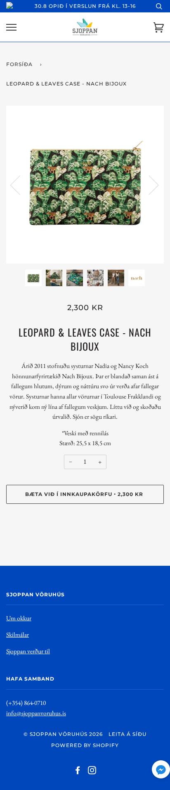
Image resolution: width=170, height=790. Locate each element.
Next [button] (149, 184)
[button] (161, 771)
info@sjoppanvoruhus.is (36, 713)
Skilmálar (17, 634)
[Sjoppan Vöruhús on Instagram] (92, 772)
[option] (85, 184)
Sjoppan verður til (28, 651)
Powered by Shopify (85, 745)
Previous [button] (20, 184)
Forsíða (19, 64)
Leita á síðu (127, 734)
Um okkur (18, 618)
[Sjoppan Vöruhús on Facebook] (77, 772)
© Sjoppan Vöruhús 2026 (63, 734)
